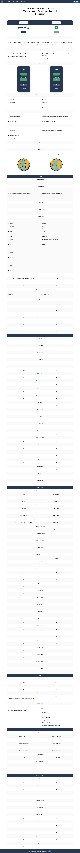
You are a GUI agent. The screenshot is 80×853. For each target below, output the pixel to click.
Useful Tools (23, 1)
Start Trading (76, 1)
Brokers (8, 1)
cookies (46, 851)
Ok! (49, 851)
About (17, 1)
